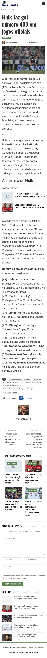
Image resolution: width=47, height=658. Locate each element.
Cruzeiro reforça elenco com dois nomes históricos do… (28, 617)
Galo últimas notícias (10, 392)
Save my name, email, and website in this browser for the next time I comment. (24, 577)
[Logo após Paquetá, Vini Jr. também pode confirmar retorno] (7, 207)
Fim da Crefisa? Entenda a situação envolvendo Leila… (26, 598)
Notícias (6, 38)
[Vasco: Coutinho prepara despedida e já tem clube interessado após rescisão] (7, 637)
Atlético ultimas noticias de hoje (13, 382)
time (17, 173)
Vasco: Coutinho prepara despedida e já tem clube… (25, 636)
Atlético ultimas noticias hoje (12, 385)
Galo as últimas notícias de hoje (13, 389)
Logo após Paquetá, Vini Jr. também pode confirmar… (26, 607)
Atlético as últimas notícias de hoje (19, 379)
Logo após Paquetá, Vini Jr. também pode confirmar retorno (29, 206)
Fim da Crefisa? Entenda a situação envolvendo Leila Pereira (30, 195)
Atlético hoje (37, 379)
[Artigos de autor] (23, 410)
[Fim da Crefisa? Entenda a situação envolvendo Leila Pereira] (7, 196)
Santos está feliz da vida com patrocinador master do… (27, 626)
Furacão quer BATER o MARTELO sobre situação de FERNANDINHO (12, 439)
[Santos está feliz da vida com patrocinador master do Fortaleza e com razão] (33, 493)
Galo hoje (30, 389)
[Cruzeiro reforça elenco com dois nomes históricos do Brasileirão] (13, 493)
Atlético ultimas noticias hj (34, 382)
